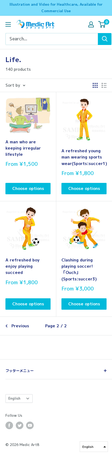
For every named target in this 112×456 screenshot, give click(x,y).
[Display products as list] (104, 85)
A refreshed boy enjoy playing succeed (22, 266)
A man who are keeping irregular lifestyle (23, 148)
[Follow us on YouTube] (30, 425)
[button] (94, 446)
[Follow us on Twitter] (19, 425)
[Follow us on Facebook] (9, 425)
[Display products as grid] (95, 85)
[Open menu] (8, 24)
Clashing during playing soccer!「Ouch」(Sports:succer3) (79, 269)
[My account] (91, 24)
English (14, 398)
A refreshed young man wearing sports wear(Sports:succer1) (84, 157)
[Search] (104, 39)
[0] (102, 24)
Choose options (28, 188)
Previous (20, 326)
